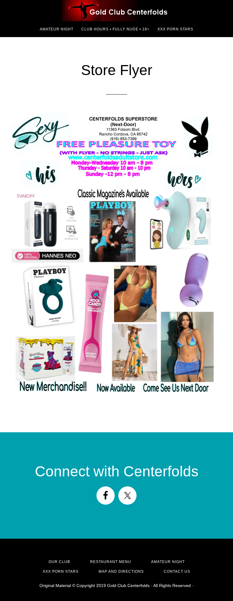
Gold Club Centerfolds (116, 10)
